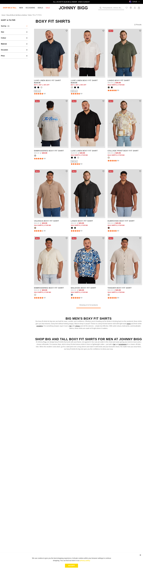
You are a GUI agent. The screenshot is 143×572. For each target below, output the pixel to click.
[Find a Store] (130, 7)
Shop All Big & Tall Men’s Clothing (16, 15)
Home (3, 15)
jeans (129, 323)
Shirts (30, 15)
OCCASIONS (30, 8)
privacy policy (85, 560)
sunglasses (123, 344)
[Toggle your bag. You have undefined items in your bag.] (138, 7)
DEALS (40, 8)
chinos (77, 326)
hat (114, 344)
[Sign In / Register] (134, 7)
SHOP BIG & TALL (9, 8)
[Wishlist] (126, 7)
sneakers (39, 326)
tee (70, 326)
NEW (21, 8)
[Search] (100, 8)
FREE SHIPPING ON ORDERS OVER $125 (71, 2)
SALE (48, 8)
